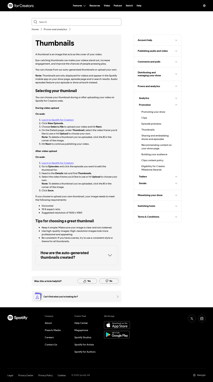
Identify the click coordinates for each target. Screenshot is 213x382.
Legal (10, 375)
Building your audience (154, 154)
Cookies (62, 375)
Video (107, 5)
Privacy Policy (45, 375)
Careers (49, 337)
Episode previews (151, 123)
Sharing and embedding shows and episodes (155, 137)
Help (139, 5)
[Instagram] (202, 318)
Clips (144, 117)
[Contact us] (116, 296)
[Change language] (204, 5)
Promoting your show (153, 111)
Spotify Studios (82, 337)
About (48, 323)
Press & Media (53, 330)
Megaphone (81, 330)
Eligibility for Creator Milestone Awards (153, 167)
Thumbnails (148, 129)
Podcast (118, 5)
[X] (192, 318)
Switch (129, 5)
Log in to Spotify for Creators (58, 119)
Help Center (81, 323)
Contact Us (51, 344)
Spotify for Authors (84, 351)
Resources (95, 5)
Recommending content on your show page (156, 146)
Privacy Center (25, 375)
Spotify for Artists (84, 344)
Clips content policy (152, 160)
